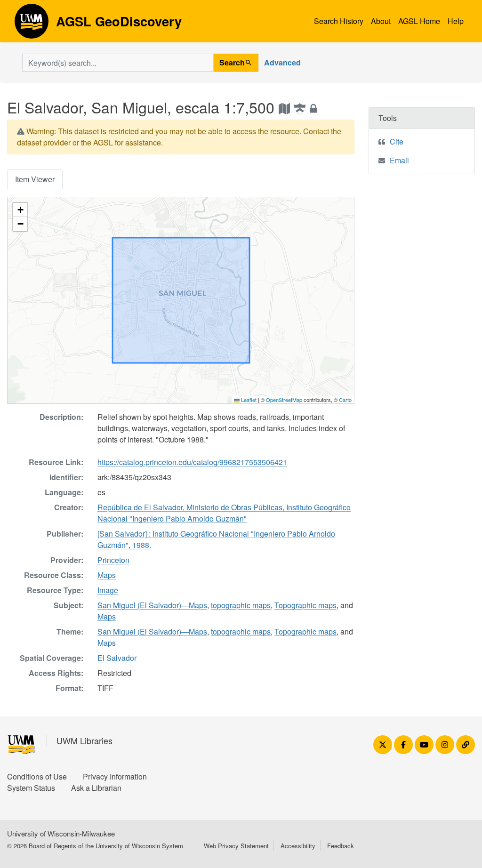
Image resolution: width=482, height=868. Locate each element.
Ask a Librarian (96, 787)
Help (456, 21)
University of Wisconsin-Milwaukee (61, 833)
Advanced (282, 62)
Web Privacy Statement (236, 845)
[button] (20, 210)
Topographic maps (305, 605)
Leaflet (248, 399)
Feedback (340, 845)
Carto (345, 399)
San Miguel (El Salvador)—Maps (152, 605)
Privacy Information (115, 776)
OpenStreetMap (284, 399)
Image (107, 590)
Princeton (113, 560)
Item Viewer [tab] (35, 179)
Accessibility (298, 845)
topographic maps (241, 605)
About (381, 21)
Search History (338, 21)
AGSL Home (419, 21)
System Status (31, 787)
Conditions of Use (37, 776)
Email (399, 160)
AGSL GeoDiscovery (31, 24)
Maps (106, 575)
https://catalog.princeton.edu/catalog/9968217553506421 (192, 462)
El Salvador (117, 657)
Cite (396, 141)
